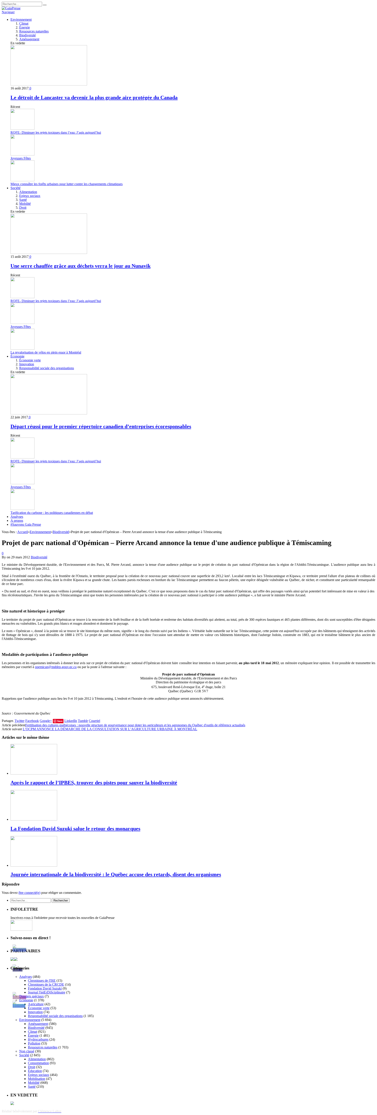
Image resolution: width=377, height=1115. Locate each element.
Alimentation (28, 192)
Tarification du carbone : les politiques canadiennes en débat (51, 513)
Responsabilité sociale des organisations (46, 368)
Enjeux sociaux (29, 196)
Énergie (24, 27)
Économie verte (30, 360)
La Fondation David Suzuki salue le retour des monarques (75, 828)
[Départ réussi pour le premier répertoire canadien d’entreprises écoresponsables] (48, 413)
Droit (22, 207)
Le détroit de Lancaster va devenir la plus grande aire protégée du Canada (94, 97)
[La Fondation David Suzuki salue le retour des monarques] (33, 819)
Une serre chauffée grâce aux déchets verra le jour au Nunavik (80, 266)
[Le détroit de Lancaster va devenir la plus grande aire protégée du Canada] (48, 84)
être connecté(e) (29, 892)
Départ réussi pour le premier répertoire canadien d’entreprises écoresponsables (100, 426)
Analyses (16, 516)
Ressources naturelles (34, 31)
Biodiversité (27, 35)
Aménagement (29, 39)
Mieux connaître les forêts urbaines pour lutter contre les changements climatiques (66, 184)
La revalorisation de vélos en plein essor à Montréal (45, 352)
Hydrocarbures (38, 1039)
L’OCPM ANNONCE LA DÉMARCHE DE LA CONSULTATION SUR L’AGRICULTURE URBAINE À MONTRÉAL (110, 729)
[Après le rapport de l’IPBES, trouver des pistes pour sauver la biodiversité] (33, 773)
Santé (23, 200)
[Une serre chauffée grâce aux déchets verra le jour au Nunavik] (48, 253)
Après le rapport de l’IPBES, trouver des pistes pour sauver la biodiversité (93, 782)
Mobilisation (36, 1079)
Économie (17, 356)
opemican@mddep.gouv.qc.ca (56, 667)
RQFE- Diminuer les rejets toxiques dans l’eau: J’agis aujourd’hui (55, 132)
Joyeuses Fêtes (20, 158)
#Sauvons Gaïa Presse (25, 524)
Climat (23, 23)
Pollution (34, 1043)
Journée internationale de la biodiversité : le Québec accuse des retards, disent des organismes (115, 874)
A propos (16, 520)
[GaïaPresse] (11, 8)
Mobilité (25, 203)
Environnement (21, 19)
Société (15, 188)
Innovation (26, 364)
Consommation (38, 1063)
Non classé (26, 1051)
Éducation (35, 1071)
